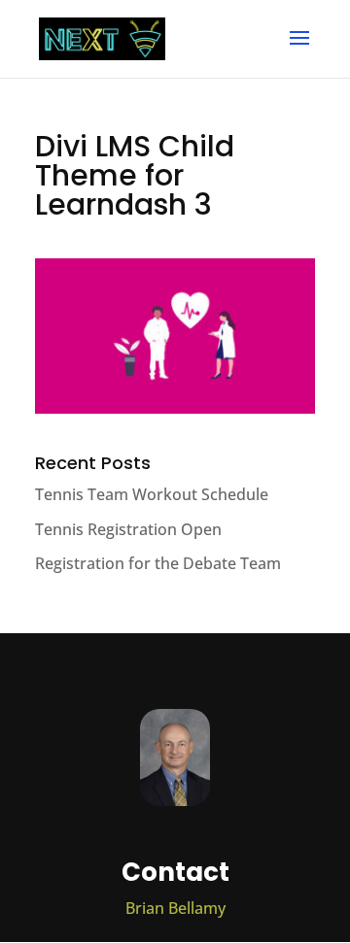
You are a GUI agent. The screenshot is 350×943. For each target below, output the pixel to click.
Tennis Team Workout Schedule (151, 494)
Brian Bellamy (175, 908)
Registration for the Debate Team (158, 563)
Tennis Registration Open (128, 529)
